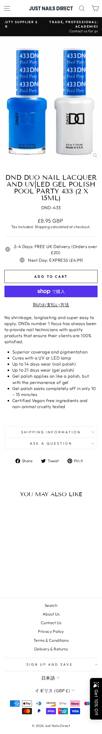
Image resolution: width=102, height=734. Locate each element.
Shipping (42, 226)
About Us (51, 614)
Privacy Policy (51, 631)
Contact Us (51, 622)
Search (51, 605)
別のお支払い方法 (51, 304)
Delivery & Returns (51, 648)
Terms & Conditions (51, 640)
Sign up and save (49, 664)
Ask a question (51, 443)
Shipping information (51, 432)
